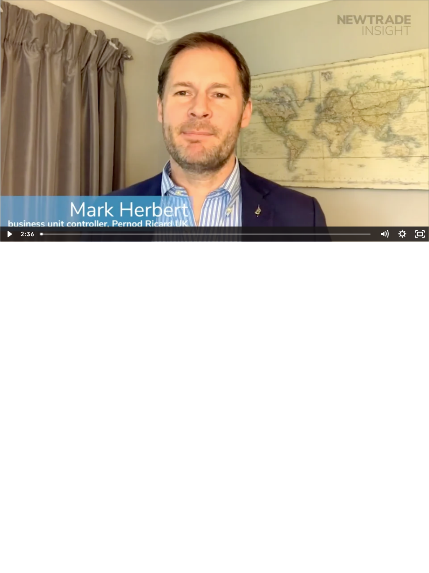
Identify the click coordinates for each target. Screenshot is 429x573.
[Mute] (384, 234)
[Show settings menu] (402, 234)
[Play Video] (9, 234)
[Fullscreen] (420, 234)
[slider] (206, 234)
